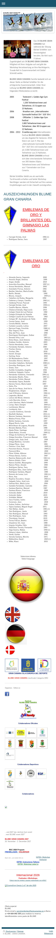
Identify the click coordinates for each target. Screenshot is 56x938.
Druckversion (10, 931)
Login (51, 931)
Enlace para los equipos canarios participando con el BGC (28, 880)
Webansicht (48, 933)
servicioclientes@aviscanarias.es (30, 911)
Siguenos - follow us (12, 688)
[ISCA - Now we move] (28, 891)
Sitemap (20, 931)
